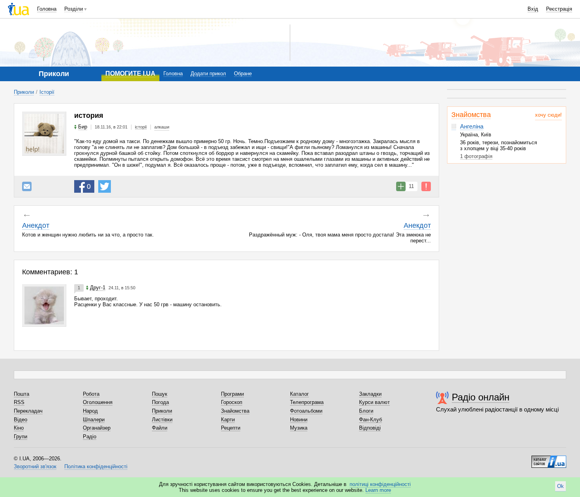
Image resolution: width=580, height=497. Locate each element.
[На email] (27, 186)
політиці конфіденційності (380, 484)
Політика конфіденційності (95, 466)
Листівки (162, 420)
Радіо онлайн (480, 397)
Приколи (24, 92)
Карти (228, 420)
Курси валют (374, 402)
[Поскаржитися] (426, 186)
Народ (90, 411)
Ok (560, 486)
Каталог (299, 394)
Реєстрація (559, 9)
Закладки (370, 394)
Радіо (89, 436)
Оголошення (97, 402)
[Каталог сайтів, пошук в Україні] (548, 459)
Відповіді (370, 428)
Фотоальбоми (306, 411)
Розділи (73, 9)
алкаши (161, 127)
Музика (298, 428)
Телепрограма (307, 402)
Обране (243, 73)
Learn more (378, 490)
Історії (46, 92)
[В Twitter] (104, 186)
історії (141, 127)
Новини (298, 420)
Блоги (366, 411)
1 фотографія (476, 156)
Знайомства (471, 115)
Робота (91, 394)
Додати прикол (208, 73)
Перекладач (28, 411)
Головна (46, 9)
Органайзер (96, 428)
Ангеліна (471, 126)
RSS (19, 402)
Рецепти (230, 428)
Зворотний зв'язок (35, 466)
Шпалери (94, 420)
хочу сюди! (548, 115)
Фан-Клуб (370, 420)
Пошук (159, 394)
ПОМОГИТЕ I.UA (130, 73)
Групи (20, 436)
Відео (20, 420)
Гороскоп (231, 402)
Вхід (533, 9)
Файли (159, 428)
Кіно (19, 428)
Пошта (21, 394)
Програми (232, 394)
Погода (160, 402)
